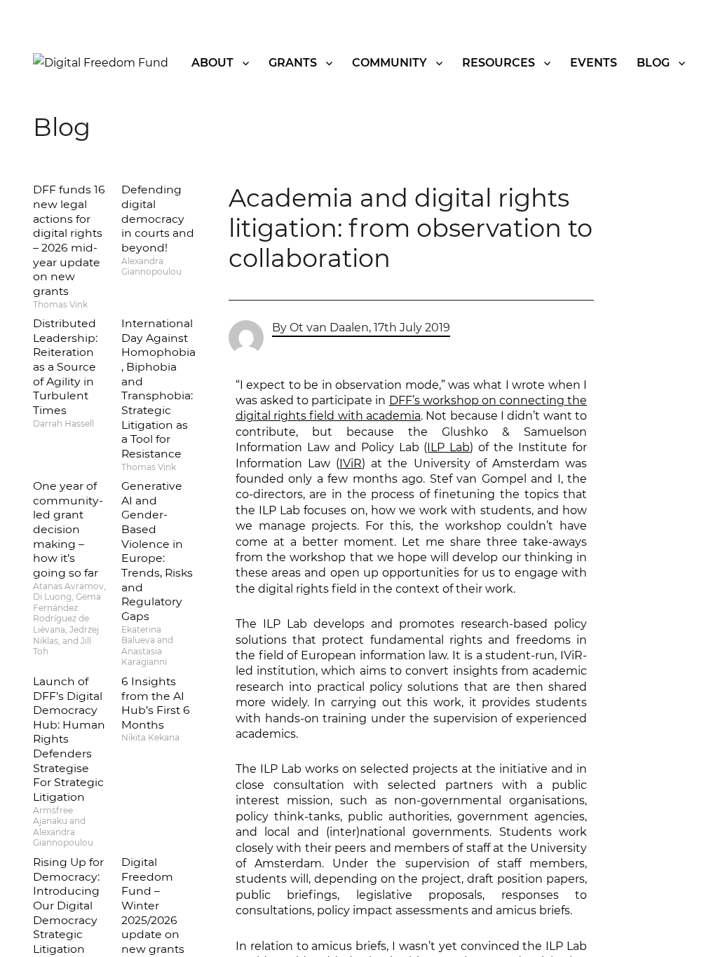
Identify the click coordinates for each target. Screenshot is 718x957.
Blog (653, 62)
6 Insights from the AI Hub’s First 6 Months (155, 703)
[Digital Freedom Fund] (100, 62)
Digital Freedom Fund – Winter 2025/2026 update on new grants (152, 905)
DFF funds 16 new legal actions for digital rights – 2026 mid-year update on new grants (69, 240)
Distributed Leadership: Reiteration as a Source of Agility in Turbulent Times (65, 367)
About (212, 62)
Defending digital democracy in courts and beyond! (157, 218)
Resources (498, 62)
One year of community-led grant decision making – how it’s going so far (68, 529)
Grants (293, 62)
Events (593, 62)
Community (389, 62)
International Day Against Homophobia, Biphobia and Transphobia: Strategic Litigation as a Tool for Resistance (158, 388)
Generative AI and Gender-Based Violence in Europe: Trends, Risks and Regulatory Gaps (157, 551)
